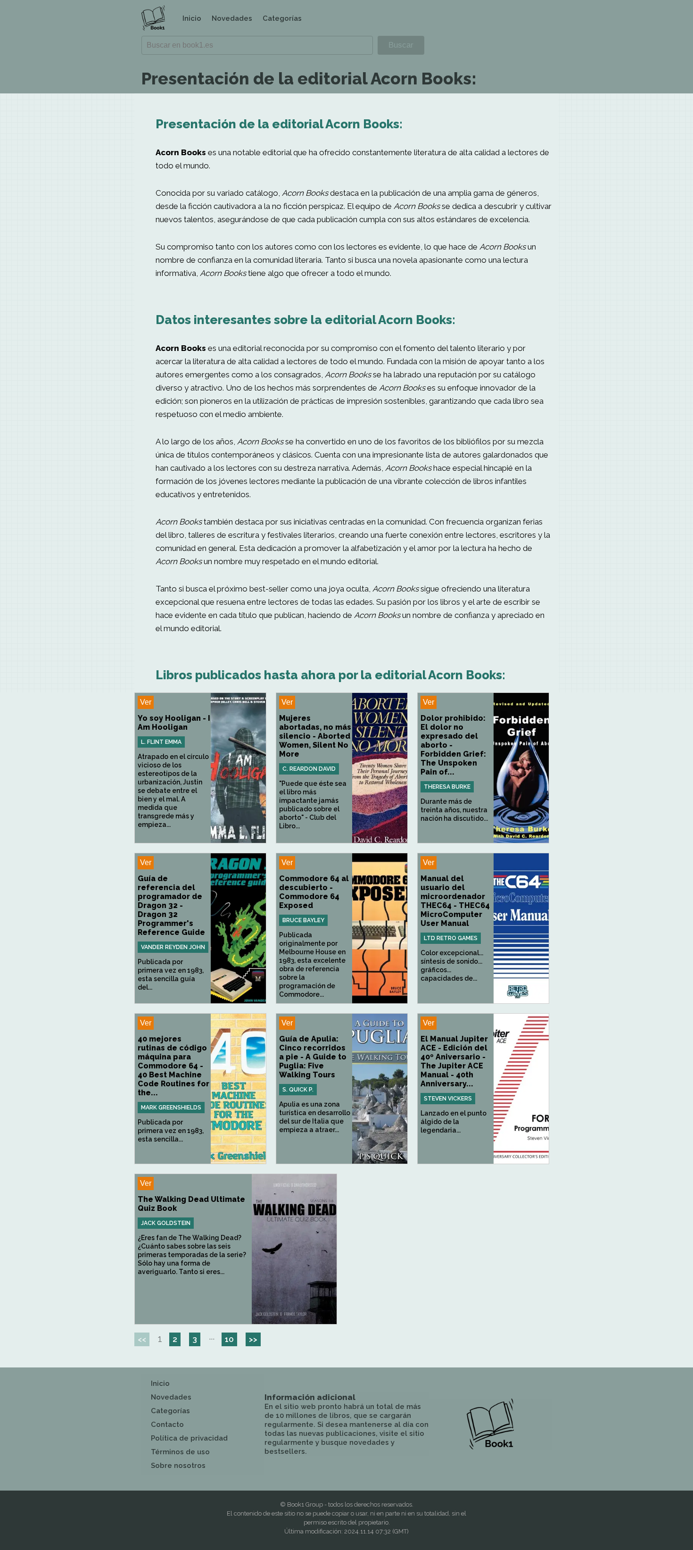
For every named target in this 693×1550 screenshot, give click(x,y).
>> (253, 1339)
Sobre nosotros (178, 1465)
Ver (145, 702)
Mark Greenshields (171, 1107)
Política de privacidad (189, 1438)
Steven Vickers (448, 1098)
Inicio (191, 18)
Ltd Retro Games (451, 938)
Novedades (232, 18)
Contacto (167, 1424)
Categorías (282, 18)
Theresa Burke (447, 786)
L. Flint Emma (161, 742)
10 (229, 1339)
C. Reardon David (309, 769)
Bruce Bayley (303, 920)
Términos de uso (180, 1452)
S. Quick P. (298, 1089)
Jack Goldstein (165, 1223)
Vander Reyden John (173, 947)
